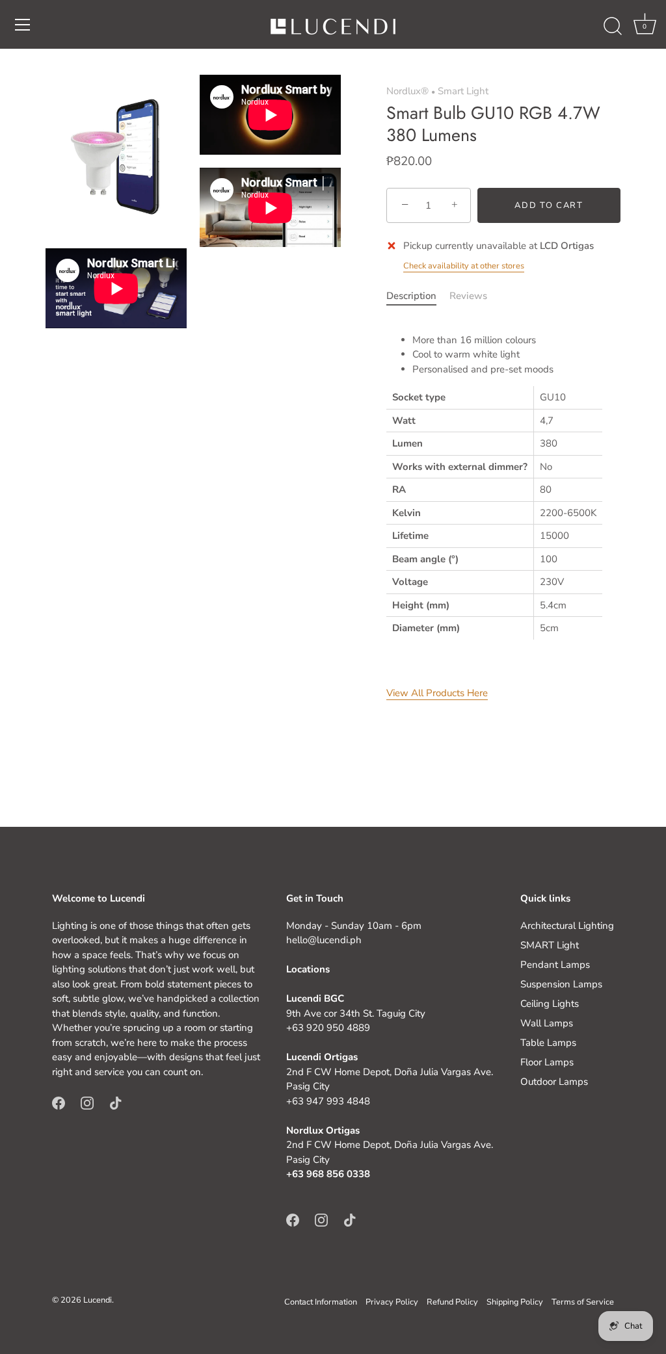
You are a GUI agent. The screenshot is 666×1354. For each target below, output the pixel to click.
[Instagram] (87, 1101)
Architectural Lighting (567, 925)
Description (411, 295)
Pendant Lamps (555, 964)
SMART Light (549, 945)
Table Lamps (548, 1042)
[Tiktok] (115, 1101)
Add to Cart (548, 205)
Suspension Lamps (561, 984)
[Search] (612, 26)
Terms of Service (583, 1302)
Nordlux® (407, 91)
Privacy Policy (392, 1302)
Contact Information (320, 1302)
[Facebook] (58, 1101)
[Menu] (22, 24)
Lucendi (97, 1300)
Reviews (468, 295)
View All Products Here (437, 692)
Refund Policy (452, 1302)
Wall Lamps (546, 1023)
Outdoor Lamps (554, 1081)
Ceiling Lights (549, 1003)
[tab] (417, 296)
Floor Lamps (547, 1062)
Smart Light (463, 91)
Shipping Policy (514, 1302)
